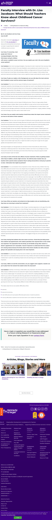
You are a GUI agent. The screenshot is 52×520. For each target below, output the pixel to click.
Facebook (32, 409)
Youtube (35, 409)
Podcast (46, 409)
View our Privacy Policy (11, 515)
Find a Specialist (18, 440)
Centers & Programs (19, 444)
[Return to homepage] (7, 3)
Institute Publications (6, 483)
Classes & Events (31, 454)
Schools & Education (43, 429)
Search (47, 2)
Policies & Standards (6, 441)
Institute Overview (6, 428)
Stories (6, 25)
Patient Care (17, 428)
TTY (5, 471)
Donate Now (4, 495)
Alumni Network (31, 457)
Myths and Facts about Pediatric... (15, 424)
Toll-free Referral (8, 467)
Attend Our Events (5, 499)
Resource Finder (44, 458)
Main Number (7, 469)
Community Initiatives (43, 447)
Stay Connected (5, 437)
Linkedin (39, 409)
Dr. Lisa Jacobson (11, 42)
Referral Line (7, 464)
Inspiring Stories (4, 481)
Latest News (4, 486)
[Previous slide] (3, 373)
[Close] (50, 512)
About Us (3, 432)
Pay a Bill (16, 442)
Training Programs (31, 452)
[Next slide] (49, 373)
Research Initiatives (30, 429)
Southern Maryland (45, 443)
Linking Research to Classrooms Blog (19, 25)
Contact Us (3, 505)
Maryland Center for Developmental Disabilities (45, 454)
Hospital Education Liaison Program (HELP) (19, 448)
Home (1, 25)
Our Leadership (5, 435)
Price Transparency (6, 447)
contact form (39, 335)
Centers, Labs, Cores (32, 434)
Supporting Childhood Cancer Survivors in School (38, 424)
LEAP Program (43, 438)
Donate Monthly (5, 493)
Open (50, 3)
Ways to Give (4, 503)
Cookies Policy (4, 508)
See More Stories (26, 393)
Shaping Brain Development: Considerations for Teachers (21, 422)
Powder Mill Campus (45, 441)
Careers (3, 439)
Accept (18, 517)
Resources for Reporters (6, 491)
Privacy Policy (4, 510)
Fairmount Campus (45, 434)
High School (43, 436)
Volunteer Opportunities (6, 501)
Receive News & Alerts (6, 489)
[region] (26, 515)
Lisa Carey (15, 40)
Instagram (42, 409)
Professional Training (30, 447)
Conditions (17, 455)
